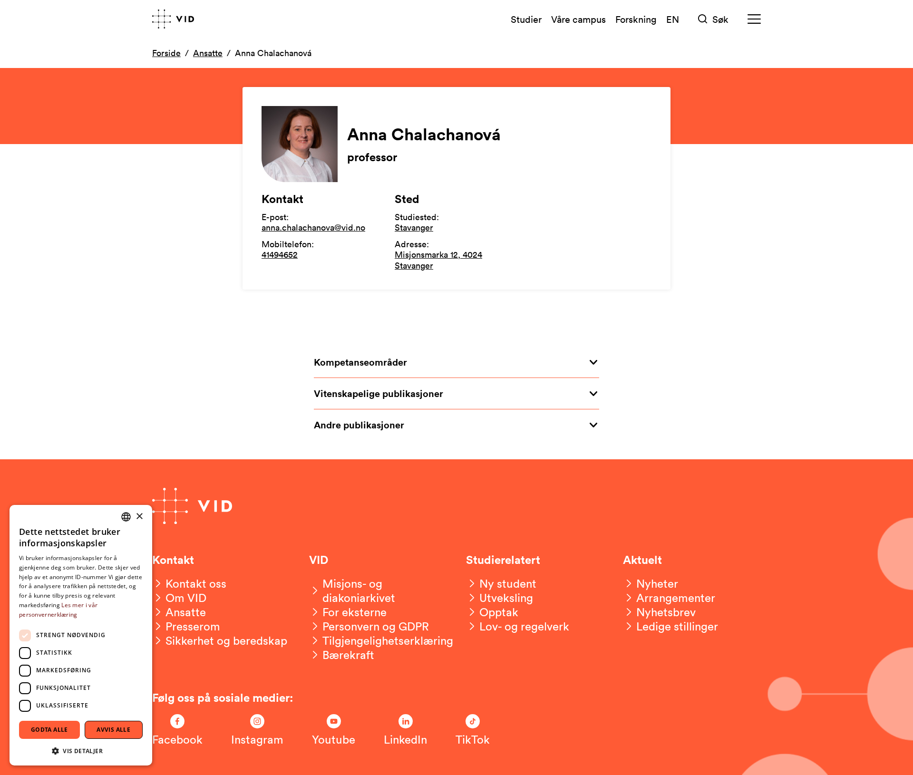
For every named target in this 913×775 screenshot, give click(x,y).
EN (672, 19)
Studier (526, 19)
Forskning (636, 19)
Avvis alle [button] (113, 730)
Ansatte (208, 52)
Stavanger (414, 227)
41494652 (280, 254)
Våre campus (578, 19)
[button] (81, 750)
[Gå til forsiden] (173, 19)
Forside (166, 52)
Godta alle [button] (49, 730)
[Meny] (754, 19)
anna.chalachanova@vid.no (313, 227)
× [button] (139, 516)
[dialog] (81, 635)
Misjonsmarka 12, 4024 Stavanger (438, 260)
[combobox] (126, 517)
